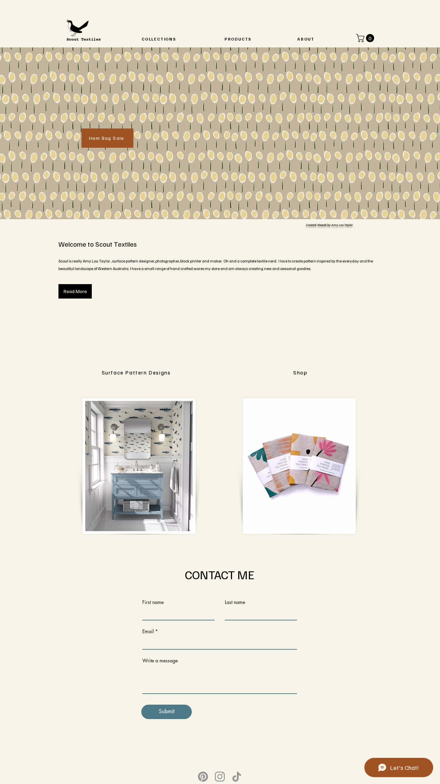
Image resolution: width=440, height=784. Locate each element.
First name (153, 602)
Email (148, 631)
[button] (366, 38)
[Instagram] (220, 776)
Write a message (160, 660)
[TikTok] (236, 776)
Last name (235, 602)
